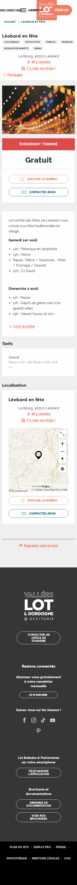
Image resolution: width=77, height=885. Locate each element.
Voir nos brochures (38, 817)
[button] (11, 10)
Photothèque (17, 858)
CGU (67, 858)
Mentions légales (45, 858)
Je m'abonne (38, 695)
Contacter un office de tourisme (39, 638)
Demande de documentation (38, 804)
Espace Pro (42, 847)
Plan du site (19, 847)
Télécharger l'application (38, 772)
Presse (61, 847)
